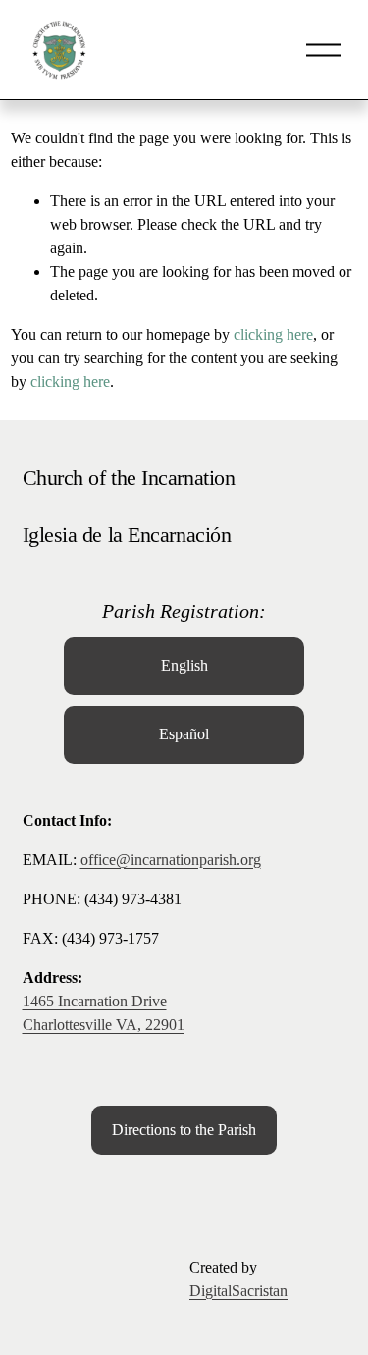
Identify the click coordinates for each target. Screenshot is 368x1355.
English (184, 665)
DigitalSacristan (238, 1290)
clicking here (273, 334)
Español (184, 734)
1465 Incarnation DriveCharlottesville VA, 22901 (103, 1013)
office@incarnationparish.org (170, 859)
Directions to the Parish (184, 1129)
